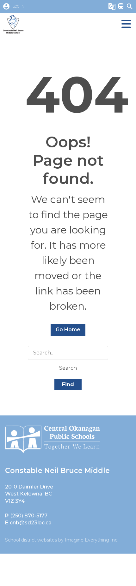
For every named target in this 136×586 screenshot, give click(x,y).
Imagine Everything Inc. (91, 540)
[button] (48, 6)
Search (68, 368)
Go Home (68, 330)
